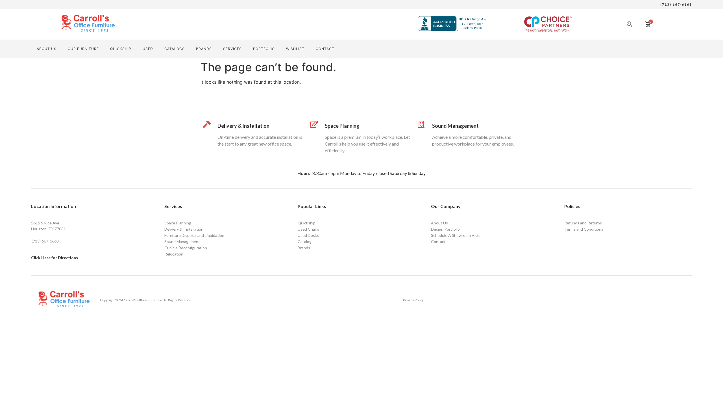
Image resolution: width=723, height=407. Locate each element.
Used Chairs (308, 229)
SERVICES (232, 49)
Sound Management (455, 126)
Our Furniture (83, 49)
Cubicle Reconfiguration (185, 247)
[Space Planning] (314, 124)
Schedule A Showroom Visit (455, 235)
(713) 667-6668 (676, 4)
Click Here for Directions (54, 257)
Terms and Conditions (583, 229)
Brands (204, 49)
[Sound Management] (421, 124)
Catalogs (174, 49)
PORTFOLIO (264, 49)
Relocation (173, 254)
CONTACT (325, 49)
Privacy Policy (413, 300)
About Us (46, 49)
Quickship (120, 49)
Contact (438, 241)
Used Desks (308, 235)
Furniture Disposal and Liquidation (194, 235)
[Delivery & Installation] (206, 124)
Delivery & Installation (243, 126)
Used (148, 49)
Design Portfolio (445, 229)
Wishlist (295, 49)
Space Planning (342, 126)
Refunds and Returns (583, 222)
